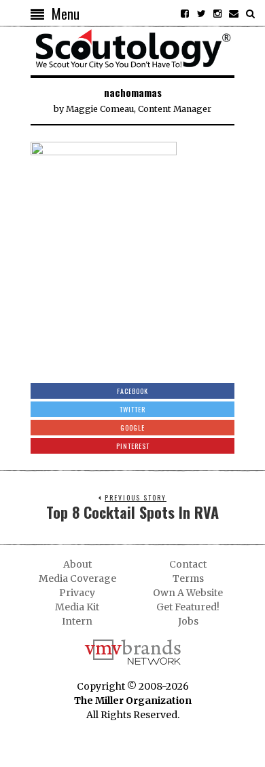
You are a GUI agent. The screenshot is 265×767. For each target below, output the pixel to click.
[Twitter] (201, 13)
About (77, 564)
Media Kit (77, 607)
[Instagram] (217, 13)
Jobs (188, 621)
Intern (77, 621)
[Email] (234, 13)
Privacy (77, 593)
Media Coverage (77, 578)
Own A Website (188, 593)
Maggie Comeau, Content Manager (138, 109)
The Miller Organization (133, 700)
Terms (188, 578)
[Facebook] (185, 13)
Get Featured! (187, 607)
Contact (188, 564)
